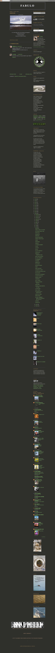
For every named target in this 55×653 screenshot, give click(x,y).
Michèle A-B (14, 46)
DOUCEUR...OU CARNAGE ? (40, 274)
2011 (36, 210)
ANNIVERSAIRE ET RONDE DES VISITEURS (39, 314)
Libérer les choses (40, 481)
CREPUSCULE (37, 252)
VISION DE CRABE (38, 294)
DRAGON (37, 243)
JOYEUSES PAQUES (38, 265)
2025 (36, 199)
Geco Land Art (37, 504)
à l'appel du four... (42, 414)
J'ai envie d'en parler (38, 450)
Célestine (36, 420)
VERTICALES (37, 232)
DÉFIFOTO (36, 427)
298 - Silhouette (41, 487)
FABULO (27, 5)
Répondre (14, 51)
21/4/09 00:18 (19, 46)
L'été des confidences (41, 422)
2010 (36, 211)
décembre (37, 214)
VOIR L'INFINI (37, 290)
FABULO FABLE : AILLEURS (40, 229)
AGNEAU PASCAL (38, 277)
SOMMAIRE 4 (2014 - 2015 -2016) (41, 524)
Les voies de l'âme (38, 409)
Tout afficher (43, 536)
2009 (36, 213)
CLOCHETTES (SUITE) (39, 275)
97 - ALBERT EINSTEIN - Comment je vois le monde (41, 467)
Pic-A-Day (36, 511)
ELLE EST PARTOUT (38, 250)
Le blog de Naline (38, 508)
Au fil (35, 413)
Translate (42, 31)
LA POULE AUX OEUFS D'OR (40, 271)
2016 (36, 202)
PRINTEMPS (37, 284)
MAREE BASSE (37, 295)
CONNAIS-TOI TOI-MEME (40, 361)
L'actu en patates (38, 493)
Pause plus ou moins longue (39, 501)
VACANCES (37, 228)
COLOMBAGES (37, 259)
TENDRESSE (37, 278)
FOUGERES (37, 260)
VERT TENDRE (37, 280)
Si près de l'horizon (38, 430)
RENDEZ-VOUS (39, 323)
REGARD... (38, 345)
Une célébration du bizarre (41, 432)
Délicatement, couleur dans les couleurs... (41, 459)
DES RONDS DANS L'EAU (39, 231)
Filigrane (36, 437)
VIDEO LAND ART (38, 268)
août (36, 220)
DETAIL (36, 249)
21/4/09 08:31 (20, 54)
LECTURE (37, 247)
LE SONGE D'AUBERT (39, 244)
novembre (37, 216)
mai (36, 225)
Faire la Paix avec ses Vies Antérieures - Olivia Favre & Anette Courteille (39, 473)
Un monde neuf (37, 509)
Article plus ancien (29, 74)
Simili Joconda (41, 530)
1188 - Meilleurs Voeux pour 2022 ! (39, 505)
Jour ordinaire (41, 396)
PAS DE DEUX (37, 272)
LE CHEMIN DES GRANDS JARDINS (39, 515)
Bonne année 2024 (38, 494)
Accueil (21, 74)
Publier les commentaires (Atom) (20, 76)
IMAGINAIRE (37, 241)
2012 (36, 208)
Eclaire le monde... (40, 445)
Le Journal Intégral (38, 522)
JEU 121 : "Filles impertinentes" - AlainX (41, 439)
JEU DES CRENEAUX (38, 257)
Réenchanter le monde (38, 476)
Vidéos (35, 117)
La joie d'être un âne (38, 479)
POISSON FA (37, 302)
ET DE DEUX (37, 263)
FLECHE (36, 246)
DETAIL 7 (38, 318)
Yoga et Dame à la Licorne (39, 477)
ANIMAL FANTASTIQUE (39, 238)
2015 (36, 203)
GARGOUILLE (37, 262)
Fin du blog (36, 497)
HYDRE (36, 240)
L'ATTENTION (37, 288)
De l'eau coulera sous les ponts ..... (39, 411)
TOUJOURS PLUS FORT (40, 356)
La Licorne (14, 54)
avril (36, 226)
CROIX (36, 266)
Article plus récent (13, 74)
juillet (37, 222)
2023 (36, 200)
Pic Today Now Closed (38, 512)
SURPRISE (37, 300)
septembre (37, 219)
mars (36, 304)
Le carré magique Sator (42, 404)
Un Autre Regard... (38, 471)
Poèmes (43, 117)
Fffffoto (36, 486)
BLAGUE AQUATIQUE (39, 237)
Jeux (44, 118)
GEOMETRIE (37, 234)
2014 (36, 205)
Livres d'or (36, 464)
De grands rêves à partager (39, 496)
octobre (37, 217)
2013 (36, 206)
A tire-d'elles (37, 457)
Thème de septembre (38, 428)
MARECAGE (12, 13)
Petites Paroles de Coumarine (38, 500)
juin (36, 223)
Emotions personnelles (38, 395)
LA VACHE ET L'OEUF (39, 269)
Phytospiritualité (37, 444)
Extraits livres (37, 116)
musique (39, 118)
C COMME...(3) (38, 350)
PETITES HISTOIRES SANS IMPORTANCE (39, 530)
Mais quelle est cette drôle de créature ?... (41, 452)
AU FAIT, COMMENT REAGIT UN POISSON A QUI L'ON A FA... (39, 298)
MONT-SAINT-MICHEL (39, 256)
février (37, 305)
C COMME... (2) (38, 340)
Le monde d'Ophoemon (39, 402)
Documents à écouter (38, 120)
